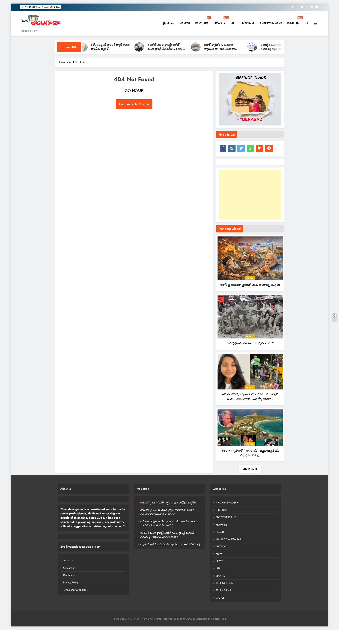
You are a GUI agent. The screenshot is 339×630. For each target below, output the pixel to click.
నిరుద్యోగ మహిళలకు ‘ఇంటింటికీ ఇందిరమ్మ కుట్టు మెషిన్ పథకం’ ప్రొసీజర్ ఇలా (254, 49)
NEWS (221, 22)
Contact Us (69, 568)
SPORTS (220, 576)
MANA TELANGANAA (229, 539)
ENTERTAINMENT (271, 23)
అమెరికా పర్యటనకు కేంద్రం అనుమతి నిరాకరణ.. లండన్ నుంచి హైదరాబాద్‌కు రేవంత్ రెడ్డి (169, 523)
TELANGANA (223, 590)
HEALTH (185, 23)
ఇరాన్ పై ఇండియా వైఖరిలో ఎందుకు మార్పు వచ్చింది (250, 285)
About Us (68, 560)
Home (170, 23)
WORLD (249, 278)
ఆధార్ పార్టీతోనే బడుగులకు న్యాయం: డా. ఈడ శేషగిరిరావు (196, 47)
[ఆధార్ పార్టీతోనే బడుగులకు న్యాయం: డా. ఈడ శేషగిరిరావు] (172, 47)
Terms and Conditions (75, 590)
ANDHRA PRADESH (227, 503)
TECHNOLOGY (224, 583)
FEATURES (203, 22)
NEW (219, 554)
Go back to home (134, 104)
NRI (233, 23)
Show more (250, 468)
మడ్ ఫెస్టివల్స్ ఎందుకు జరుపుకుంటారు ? (250, 343)
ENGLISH (294, 22)
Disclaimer (69, 575)
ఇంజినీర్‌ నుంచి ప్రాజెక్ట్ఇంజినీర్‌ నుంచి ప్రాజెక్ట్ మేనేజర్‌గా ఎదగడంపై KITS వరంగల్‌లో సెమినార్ (142, 49)
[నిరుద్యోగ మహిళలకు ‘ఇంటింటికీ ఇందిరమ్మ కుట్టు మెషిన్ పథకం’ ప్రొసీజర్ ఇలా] (228, 47)
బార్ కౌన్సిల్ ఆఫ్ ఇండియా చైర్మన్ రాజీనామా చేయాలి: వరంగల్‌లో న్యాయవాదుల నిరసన (167, 512)
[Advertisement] (250, 195)
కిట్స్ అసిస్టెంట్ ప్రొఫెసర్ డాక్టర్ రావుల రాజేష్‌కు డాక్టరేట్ (168, 503)
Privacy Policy (70, 582)
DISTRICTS (221, 510)
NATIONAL (248, 23)
